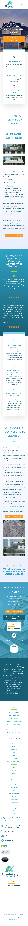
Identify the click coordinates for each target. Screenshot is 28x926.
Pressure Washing (14, 715)
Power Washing (14, 571)
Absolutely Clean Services (17, 506)
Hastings (14, 808)
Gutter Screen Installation (14, 724)
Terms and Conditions (7, 917)
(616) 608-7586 (9, 831)
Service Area (14, 749)
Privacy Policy (15, 917)
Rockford (14, 813)
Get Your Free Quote (14, 39)
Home (14, 743)
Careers (14, 752)
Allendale (14, 770)
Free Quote (14, 758)
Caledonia (14, 781)
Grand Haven (14, 799)
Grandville (14, 805)
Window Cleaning (14, 569)
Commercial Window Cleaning (14, 730)
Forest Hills (14, 796)
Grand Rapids (14, 802)
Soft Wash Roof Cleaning (14, 721)
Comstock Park (14, 787)
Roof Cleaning (14, 604)
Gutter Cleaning (14, 573)
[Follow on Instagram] (2, 846)
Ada (14, 767)
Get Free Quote (14, 236)
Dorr (14, 790)
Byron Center (14, 779)
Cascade (14, 784)
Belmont (14, 776)
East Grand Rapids (14, 793)
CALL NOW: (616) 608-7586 (14, 617)
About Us (14, 746)
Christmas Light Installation (14, 732)
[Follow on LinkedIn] (5, 846)
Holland (14, 810)
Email (6, 836)
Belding (14, 773)
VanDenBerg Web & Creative (14, 919)
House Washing (14, 727)
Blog (14, 755)
